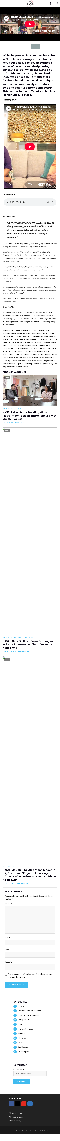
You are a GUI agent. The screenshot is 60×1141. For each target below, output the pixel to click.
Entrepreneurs (9, 409)
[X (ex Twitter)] (36, 1103)
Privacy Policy (15, 1120)
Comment (9, 903)
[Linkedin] (30, 1103)
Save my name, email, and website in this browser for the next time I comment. (31, 975)
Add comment (20, 423)
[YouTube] (23, 1103)
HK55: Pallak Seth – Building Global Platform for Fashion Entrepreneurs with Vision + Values (30, 416)
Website (8, 962)
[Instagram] (17, 1103)
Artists (6, 866)
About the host (16, 1117)
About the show (16, 1113)
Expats (19, 409)
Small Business (29, 637)
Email (8, 949)
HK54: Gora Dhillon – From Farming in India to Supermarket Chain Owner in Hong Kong (28, 644)
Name (8, 937)
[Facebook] (11, 1103)
